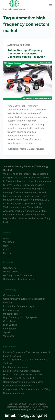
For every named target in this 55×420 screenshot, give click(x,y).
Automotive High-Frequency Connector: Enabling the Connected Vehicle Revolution (26, 53)
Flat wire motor (11, 310)
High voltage (10, 324)
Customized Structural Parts (18, 279)
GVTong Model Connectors (17, 275)
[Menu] (50, 5)
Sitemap (41, 409)
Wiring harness (11, 271)
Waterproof (9, 336)
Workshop (8, 241)
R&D (5, 245)
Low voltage (9, 328)
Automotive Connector (18, 45)
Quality (7, 249)
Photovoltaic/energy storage (18, 306)
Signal (6, 332)
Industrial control (12, 313)
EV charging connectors (16, 367)
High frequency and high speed (20, 317)
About (6, 238)
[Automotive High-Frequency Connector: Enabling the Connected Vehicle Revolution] (27, 80)
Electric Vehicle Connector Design (21, 370)
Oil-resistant (9, 321)
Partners (7, 253)
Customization (11, 295)
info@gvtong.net (26, 415)
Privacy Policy (28, 409)
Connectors (9, 267)
